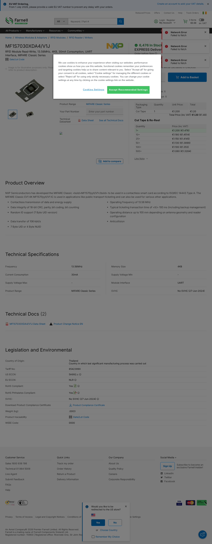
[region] (107, 76)
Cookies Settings (93, 89)
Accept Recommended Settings (128, 89)
